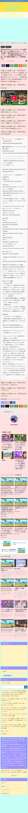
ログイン (4, 782)
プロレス (2, 46)
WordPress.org (5, 793)
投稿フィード (5, 786)
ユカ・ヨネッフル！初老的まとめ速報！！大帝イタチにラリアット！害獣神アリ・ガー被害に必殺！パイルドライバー (13, 720)
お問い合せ (14, 775)
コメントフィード (6, 789)
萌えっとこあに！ (5, 731)
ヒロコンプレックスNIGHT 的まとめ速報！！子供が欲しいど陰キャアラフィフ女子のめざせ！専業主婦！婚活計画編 (13, 726)
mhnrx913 (14, 424)
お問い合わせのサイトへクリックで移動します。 (13, 770)
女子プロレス (8, 46)
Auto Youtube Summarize (14, 399)
